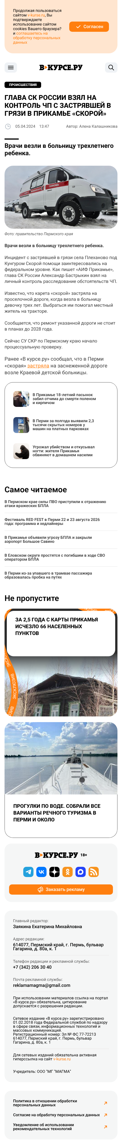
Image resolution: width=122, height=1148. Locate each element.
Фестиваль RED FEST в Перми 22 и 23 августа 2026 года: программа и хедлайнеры (52, 522)
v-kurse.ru (36, 15)
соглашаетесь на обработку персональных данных (36, 38)
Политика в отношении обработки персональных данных (45, 1103)
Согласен (93, 26)
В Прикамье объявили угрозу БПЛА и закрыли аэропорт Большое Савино (48, 540)
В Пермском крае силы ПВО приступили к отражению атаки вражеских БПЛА (55, 504)
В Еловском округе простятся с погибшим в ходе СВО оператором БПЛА (55, 558)
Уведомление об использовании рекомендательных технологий (43, 1127)
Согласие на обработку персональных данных (56, 1115)
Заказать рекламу (65, 889)
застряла (38, 366)
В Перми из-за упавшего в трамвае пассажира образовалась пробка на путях (48, 575)
